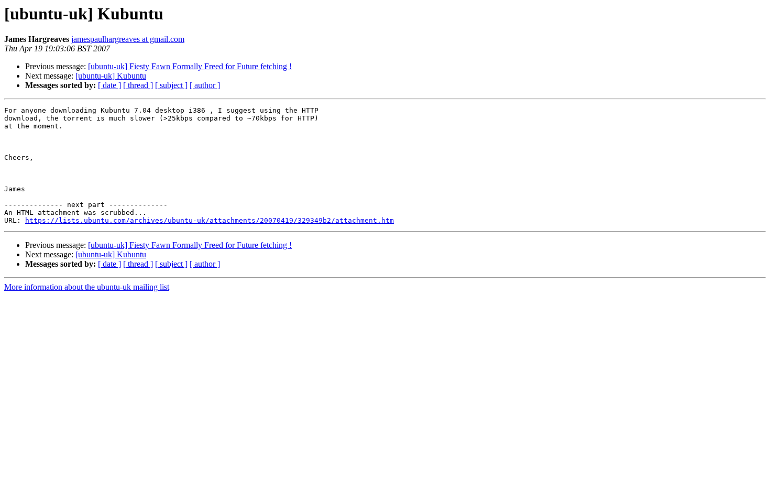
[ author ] (205, 85)
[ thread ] (138, 85)
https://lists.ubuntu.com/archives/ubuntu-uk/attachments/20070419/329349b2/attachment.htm (209, 220)
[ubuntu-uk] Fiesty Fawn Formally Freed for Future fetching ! (190, 66)
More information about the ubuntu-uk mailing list (86, 286)
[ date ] (109, 85)
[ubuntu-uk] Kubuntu (110, 75)
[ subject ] (171, 85)
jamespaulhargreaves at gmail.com (127, 39)
